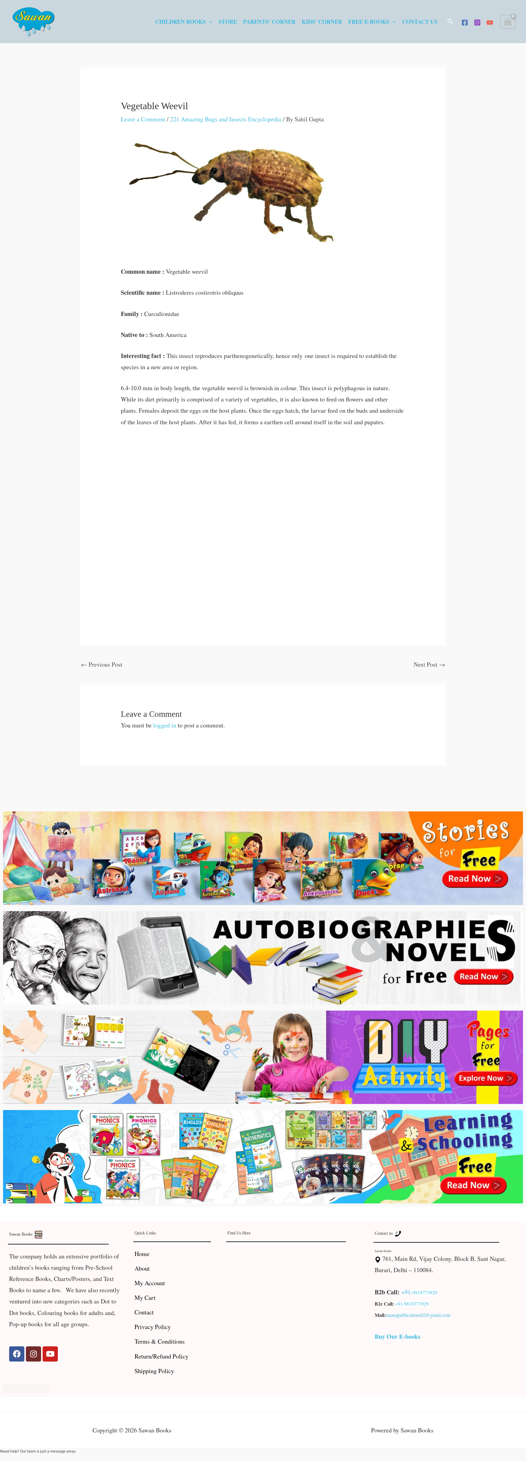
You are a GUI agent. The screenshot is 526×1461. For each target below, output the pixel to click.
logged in (164, 725)
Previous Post (101, 664)
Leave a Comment (143, 119)
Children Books (180, 22)
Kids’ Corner (322, 22)
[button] (450, 22)
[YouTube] (490, 22)
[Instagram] (477, 22)
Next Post (429, 664)
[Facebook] (465, 22)
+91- (407, 1292)
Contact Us (419, 22)
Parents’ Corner (269, 22)
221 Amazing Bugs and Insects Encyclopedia (225, 119)
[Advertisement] (263, 479)
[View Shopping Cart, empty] (507, 22)
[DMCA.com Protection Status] (26, 1388)
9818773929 (425, 1292)
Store (228, 22)
